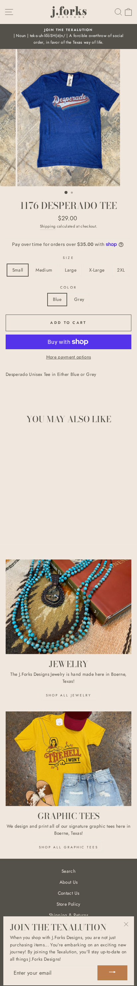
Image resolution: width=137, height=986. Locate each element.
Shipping (48, 226)
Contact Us (68, 893)
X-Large (96, 270)
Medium (44, 270)
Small (17, 270)
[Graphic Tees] (68, 758)
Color (68, 287)
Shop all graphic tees (68, 847)
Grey (79, 299)
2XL (121, 270)
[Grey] (33, 522)
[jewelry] (68, 606)
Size (68, 257)
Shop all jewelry (68, 695)
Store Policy (68, 904)
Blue (57, 299)
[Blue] (25, 522)
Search (68, 871)
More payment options (68, 357)
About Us (69, 882)
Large (70, 270)
